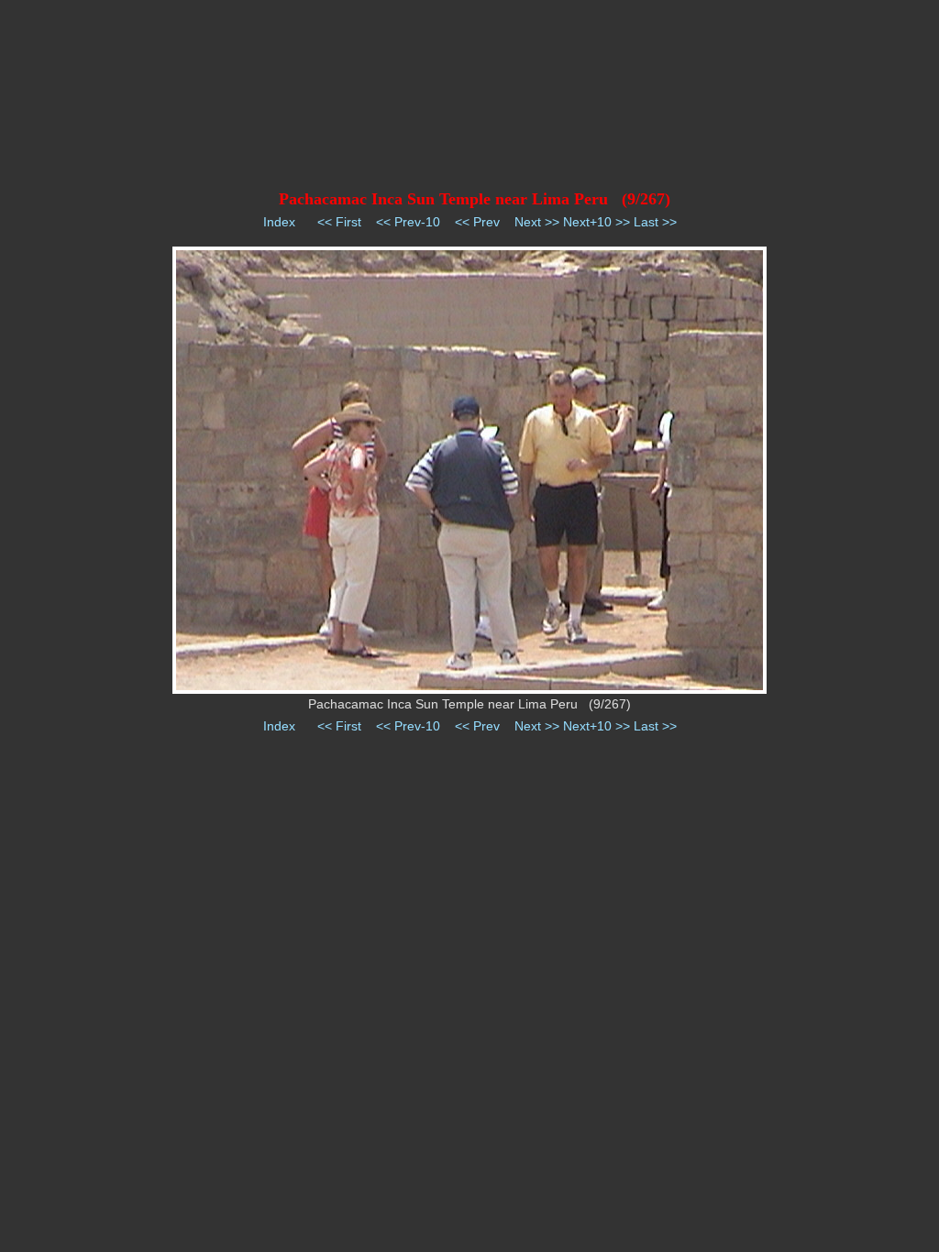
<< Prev (477, 221)
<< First (339, 221)
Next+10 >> (596, 221)
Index (279, 221)
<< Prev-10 (408, 221)
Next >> (536, 221)
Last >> (655, 221)
